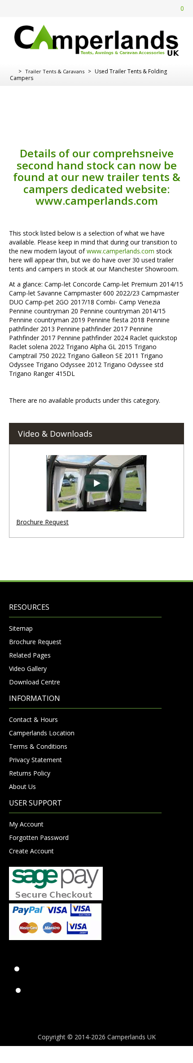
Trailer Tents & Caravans (54, 71)
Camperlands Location (42, 733)
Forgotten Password (39, 837)
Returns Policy (29, 773)
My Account (26, 824)
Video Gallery (28, 668)
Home (12, 71)
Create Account (31, 851)
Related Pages (30, 655)
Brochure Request (42, 522)
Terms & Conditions (38, 746)
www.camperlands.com (96, 200)
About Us (22, 786)
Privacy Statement (35, 759)
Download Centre (34, 682)
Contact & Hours (33, 719)
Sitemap (21, 628)
